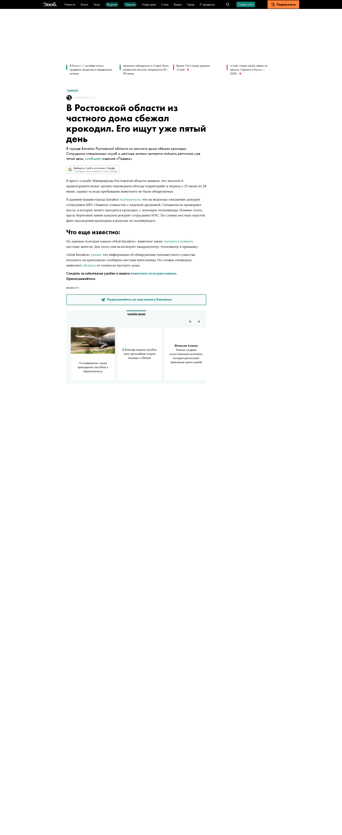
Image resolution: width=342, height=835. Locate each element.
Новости (69, 4)
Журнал (112, 4)
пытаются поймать (178, 241)
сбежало (89, 265)
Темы (97, 4)
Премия (130, 4)
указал (96, 255)
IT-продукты (207, 4)
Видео (178, 4)
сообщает (93, 158)
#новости (72, 287)
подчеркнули (130, 199)
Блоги (84, 4)
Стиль (165, 4)
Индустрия (149, 4)
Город (190, 4)
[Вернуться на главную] (50, 5)
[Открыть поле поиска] (228, 5)
